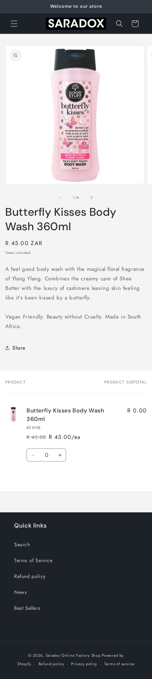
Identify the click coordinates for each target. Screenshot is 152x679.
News (20, 592)
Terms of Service (33, 560)
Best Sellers (27, 608)
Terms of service (119, 664)
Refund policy (30, 576)
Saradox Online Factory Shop (73, 655)
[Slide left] (60, 197)
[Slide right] (91, 197)
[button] (14, 23)
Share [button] (18, 347)
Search (22, 544)
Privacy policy (84, 664)
